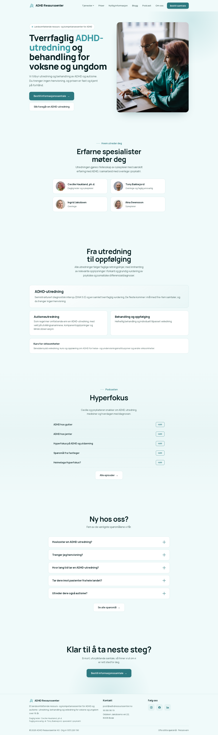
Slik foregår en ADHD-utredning (52, 106)
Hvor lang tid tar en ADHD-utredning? (75, 567)
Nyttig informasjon (118, 5)
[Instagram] (151, 707)
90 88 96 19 (108, 710)
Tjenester (88, 5)
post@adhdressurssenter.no (117, 706)
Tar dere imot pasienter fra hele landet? (77, 580)
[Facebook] (159, 707)
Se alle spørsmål (109, 607)
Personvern (183, 730)
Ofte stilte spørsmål (167, 730)
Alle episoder (109, 475)
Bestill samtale (178, 5)
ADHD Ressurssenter (50, 5)
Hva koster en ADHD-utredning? (72, 542)
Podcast (146, 5)
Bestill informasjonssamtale (52, 96)
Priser (101, 5)
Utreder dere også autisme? (69, 593)
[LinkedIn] (167, 707)
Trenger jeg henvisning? (67, 555)
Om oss (159, 5)
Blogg (135, 5)
